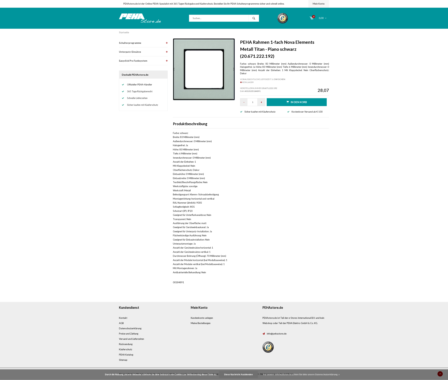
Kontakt (123, 317)
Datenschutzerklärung (130, 328)
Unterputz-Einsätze (130, 51)
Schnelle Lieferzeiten (137, 98)
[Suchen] (253, 18)
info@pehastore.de (276, 333)
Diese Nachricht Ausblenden (238, 374)
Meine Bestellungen (201, 323)
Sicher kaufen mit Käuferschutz (142, 104)
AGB (121, 323)
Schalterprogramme (130, 42)
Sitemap (123, 359)
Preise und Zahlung (128, 333)
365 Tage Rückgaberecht (139, 91)
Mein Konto (319, 3)
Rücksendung (125, 344)
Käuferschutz (125, 349)
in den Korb (299, 102)
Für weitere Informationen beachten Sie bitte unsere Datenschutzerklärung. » (301, 374)
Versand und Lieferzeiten (131, 338)
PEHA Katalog (126, 354)
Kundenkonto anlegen (202, 317)
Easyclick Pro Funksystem (133, 60)
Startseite (124, 32)
